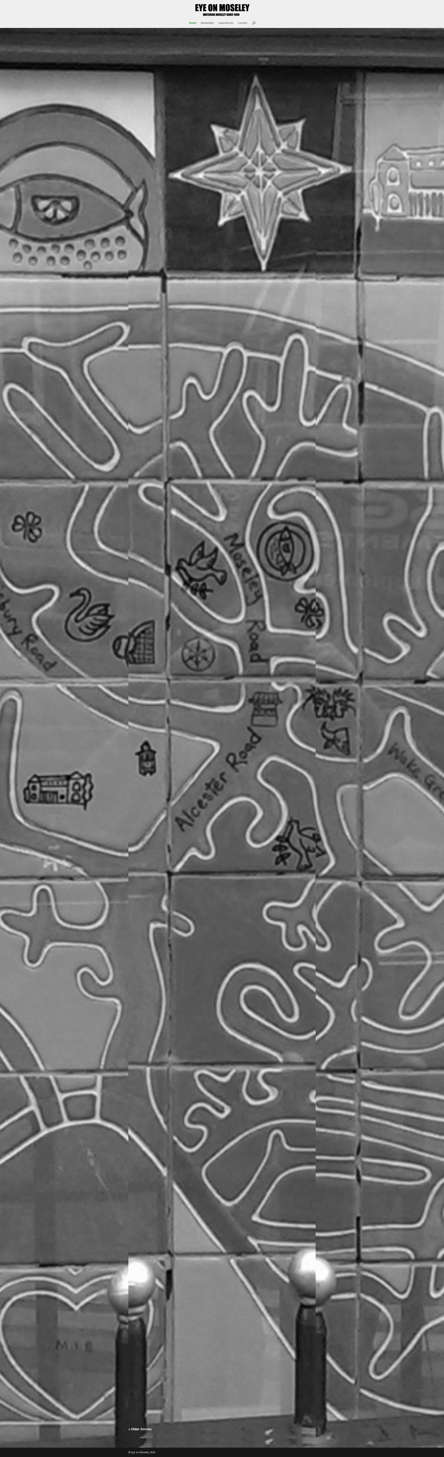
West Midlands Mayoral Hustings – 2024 (161, 469)
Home (192, 23)
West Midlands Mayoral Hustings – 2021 (161, 778)
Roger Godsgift (143, 1087)
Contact (242, 23)
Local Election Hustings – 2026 (154, 159)
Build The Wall (142, 1396)
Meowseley (207, 23)
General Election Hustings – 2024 (156, 314)
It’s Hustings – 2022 (146, 623)
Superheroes (225, 23)
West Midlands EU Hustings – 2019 (157, 1242)
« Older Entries (140, 1429)
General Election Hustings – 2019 (156, 932)
